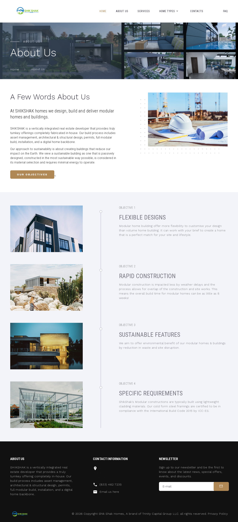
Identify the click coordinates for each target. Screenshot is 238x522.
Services (144, 11)
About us (122, 11)
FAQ (225, 11)
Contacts (196, 11)
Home (102, 11)
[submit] (221, 486)
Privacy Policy (218, 513)
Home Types (167, 11)
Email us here (109, 492)
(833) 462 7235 (110, 484)
